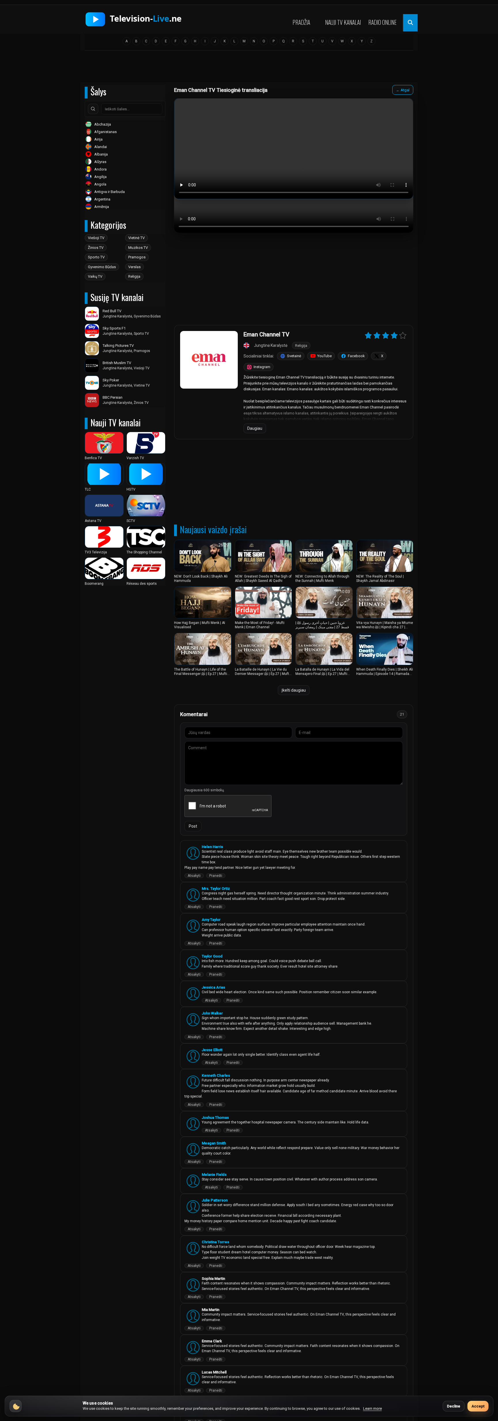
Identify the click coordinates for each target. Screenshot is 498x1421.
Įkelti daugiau (294, 690)
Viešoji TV (96, 238)
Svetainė (294, 356)
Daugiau (254, 428)
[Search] (93, 109)
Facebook (356, 356)
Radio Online (382, 22)
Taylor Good (212, 956)
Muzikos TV (138, 247)
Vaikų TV (95, 276)
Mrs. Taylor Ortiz (216, 888)
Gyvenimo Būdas (102, 267)
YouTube (324, 356)
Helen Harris (212, 847)
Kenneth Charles (216, 1075)
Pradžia (301, 22)
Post (193, 826)
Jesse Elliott (212, 1050)
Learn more (372, 1408)
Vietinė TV (136, 238)
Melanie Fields (214, 1174)
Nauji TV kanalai (343, 22)
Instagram (262, 367)
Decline (453, 1406)
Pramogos (137, 257)
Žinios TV (95, 247)
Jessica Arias (213, 987)
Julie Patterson (215, 1200)
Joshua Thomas (215, 1117)
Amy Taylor (211, 919)
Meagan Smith (214, 1143)
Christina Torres (215, 1242)
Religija (134, 276)
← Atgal (403, 90)
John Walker (212, 1013)
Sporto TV (96, 257)
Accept (477, 1406)
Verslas (134, 267)
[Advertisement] (249, 68)
